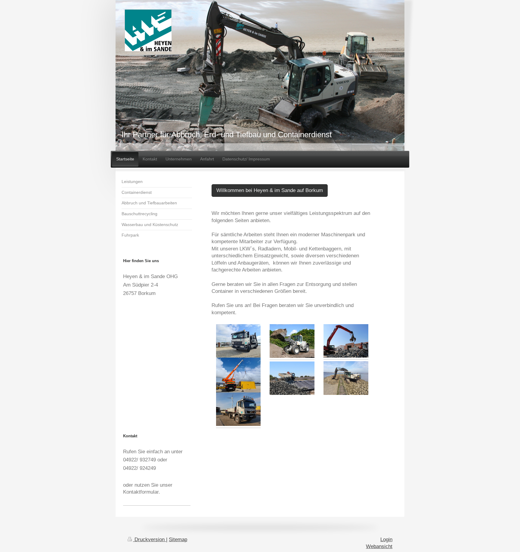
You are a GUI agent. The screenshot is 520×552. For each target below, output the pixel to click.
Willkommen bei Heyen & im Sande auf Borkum (269, 190)
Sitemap (178, 539)
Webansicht (379, 546)
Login (386, 539)
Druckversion (149, 539)
